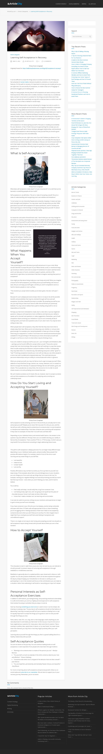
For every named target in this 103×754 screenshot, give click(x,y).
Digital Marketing (12, 705)
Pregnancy (74, 287)
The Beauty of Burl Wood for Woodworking (80, 701)
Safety (73, 305)
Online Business (75, 270)
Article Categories (23, 11)
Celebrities (74, 203)
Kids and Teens (75, 252)
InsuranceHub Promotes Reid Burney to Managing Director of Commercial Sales (80, 146)
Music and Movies (76, 266)
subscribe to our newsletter (29, 672)
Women (73, 330)
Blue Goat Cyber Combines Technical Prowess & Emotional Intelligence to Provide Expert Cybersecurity (51, 725)
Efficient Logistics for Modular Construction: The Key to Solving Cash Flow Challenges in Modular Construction (51, 712)
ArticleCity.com (11, 11)
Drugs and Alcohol (76, 213)
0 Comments (47, 61)
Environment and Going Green (79, 220)
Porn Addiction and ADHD (78, 157)
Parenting (73, 273)
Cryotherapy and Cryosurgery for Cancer (80, 726)
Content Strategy (12, 702)
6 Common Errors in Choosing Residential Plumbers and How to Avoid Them (80, 94)
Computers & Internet (77, 210)
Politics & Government (77, 284)
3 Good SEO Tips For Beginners (47, 736)
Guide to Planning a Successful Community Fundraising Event (49, 740)
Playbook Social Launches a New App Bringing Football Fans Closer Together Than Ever (81, 153)
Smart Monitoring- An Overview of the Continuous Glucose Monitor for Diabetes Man (51, 731)
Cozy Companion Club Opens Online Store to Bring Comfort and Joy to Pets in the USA (81, 140)
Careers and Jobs (75, 199)
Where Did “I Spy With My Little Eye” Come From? (80, 736)
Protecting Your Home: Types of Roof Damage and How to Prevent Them (81, 79)
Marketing (74, 259)
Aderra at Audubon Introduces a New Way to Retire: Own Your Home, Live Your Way (81, 174)
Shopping (73, 312)
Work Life (73, 333)
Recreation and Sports (77, 294)
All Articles (10, 712)
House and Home (76, 245)
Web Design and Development (79, 326)
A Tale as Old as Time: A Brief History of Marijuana (49, 702)
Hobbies (73, 242)
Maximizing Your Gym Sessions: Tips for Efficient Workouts (81, 705)
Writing (73, 337)
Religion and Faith (76, 301)
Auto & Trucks (75, 192)
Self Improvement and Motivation (80, 308)
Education (74, 217)
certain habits (24, 82)
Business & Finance (76, 196)
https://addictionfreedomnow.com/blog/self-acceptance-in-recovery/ (42, 68)
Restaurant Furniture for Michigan (78, 710)
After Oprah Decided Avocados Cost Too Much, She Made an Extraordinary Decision (51, 718)
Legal (72, 256)
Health (73, 238)
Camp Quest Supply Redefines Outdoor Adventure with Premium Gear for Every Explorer (79, 721)
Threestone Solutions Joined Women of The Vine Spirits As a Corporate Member (81, 161)
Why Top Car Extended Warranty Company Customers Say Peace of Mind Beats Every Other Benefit (81, 168)
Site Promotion (75, 316)
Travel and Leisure (76, 323)
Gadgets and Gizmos (76, 231)
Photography (74, 280)
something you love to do (29, 607)
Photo (31, 66)
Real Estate (74, 291)
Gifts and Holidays (76, 234)
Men (72, 263)
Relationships (74, 298)
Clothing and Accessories (77, 206)
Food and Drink (75, 227)
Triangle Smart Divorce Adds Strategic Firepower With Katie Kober (80, 133)
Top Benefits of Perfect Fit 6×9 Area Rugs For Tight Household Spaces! (81, 714)
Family (73, 224)
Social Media (74, 319)
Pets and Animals (75, 277)
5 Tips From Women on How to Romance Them (79, 730)
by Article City (29, 61)
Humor (73, 249)
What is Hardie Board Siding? (46, 706)
